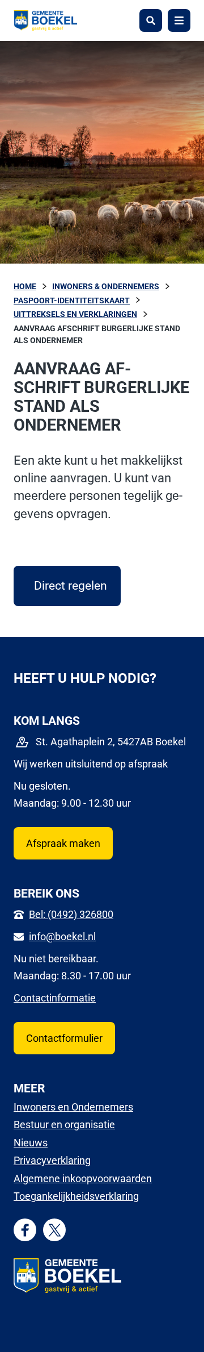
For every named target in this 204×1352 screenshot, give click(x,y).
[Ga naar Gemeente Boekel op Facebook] (25, 1230)
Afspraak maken (63, 843)
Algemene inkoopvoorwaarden (83, 1178)
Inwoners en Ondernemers (73, 1107)
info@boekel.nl (62, 936)
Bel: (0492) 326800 (71, 914)
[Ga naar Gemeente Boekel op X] (55, 1230)
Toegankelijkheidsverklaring (76, 1196)
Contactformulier (64, 1038)
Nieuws (31, 1143)
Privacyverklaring (52, 1160)
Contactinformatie (55, 998)
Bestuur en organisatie (64, 1124)
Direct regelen (77, 585)
